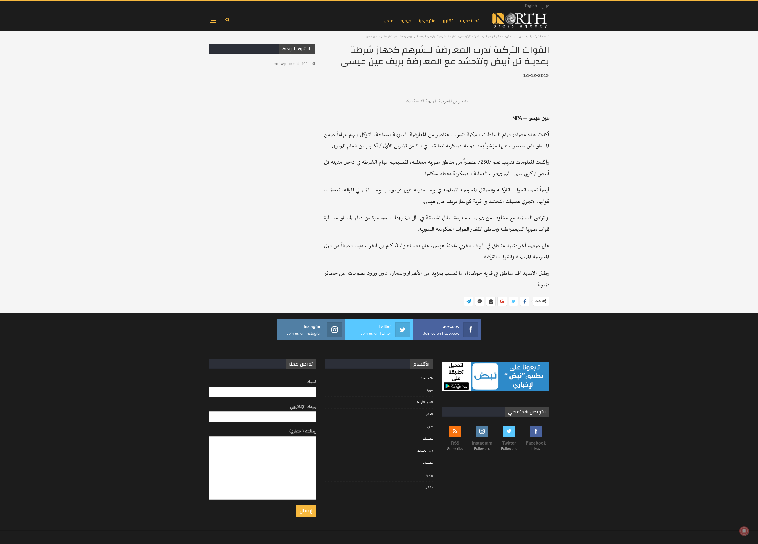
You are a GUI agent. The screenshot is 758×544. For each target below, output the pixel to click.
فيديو (406, 21)
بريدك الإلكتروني (303, 407)
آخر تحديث (469, 21)
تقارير (448, 21)
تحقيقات (428, 439)
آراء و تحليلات (425, 451)
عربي (545, 5)
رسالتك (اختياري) (302, 431)
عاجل (389, 21)
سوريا (430, 390)
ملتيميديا (427, 21)
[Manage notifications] (744, 531)
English (531, 5)
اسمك (311, 382)
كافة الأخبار (426, 378)
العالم (429, 414)
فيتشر (429, 487)
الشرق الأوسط (425, 402)
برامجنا (429, 475)
